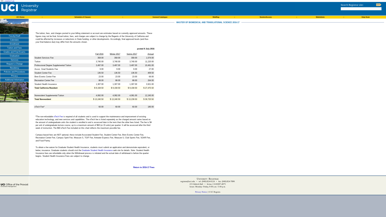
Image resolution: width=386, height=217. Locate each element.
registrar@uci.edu (187, 181)
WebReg (216, 17)
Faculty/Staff (14, 36)
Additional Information (14, 80)
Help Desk (365, 17)
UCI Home (20, 17)
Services (14, 60)
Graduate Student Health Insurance (97, 150)
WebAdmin (320, 17)
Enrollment (14, 44)
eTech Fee (58, 116)
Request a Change (14, 64)
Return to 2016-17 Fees (143, 167)
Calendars (14, 40)
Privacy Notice (201, 192)
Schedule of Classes (82, 17)
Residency (14, 68)
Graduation (14, 56)
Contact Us (9, 1)
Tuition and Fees (14, 48)
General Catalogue (160, 17)
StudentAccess (265, 17)
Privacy (14, 76)
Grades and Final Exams (14, 52)
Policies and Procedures (14, 72)
